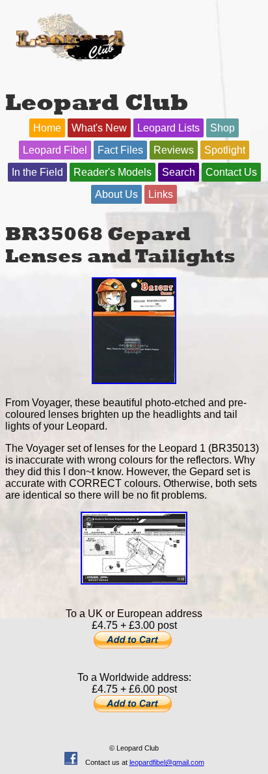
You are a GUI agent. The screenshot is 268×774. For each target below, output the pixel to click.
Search (178, 172)
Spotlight (224, 150)
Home (47, 127)
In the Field (37, 172)
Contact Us (231, 172)
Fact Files (120, 150)
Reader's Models (113, 172)
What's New (99, 127)
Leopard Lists (168, 127)
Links (160, 194)
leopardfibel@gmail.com (166, 762)
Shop (222, 127)
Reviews (174, 150)
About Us (116, 194)
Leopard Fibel (55, 150)
